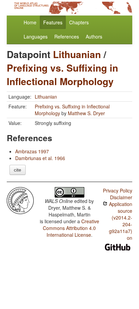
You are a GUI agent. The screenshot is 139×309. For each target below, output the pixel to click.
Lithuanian (77, 54)
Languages (36, 36)
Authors (94, 36)
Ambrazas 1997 (32, 151)
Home (30, 22)
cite (17, 170)
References (66, 36)
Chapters (79, 22)
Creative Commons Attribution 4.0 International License (71, 228)
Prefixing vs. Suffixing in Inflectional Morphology (62, 74)
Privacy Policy (117, 190)
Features (52, 22)
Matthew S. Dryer (86, 113)
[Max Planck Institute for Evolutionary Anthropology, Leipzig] (20, 200)
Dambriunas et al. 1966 (40, 158)
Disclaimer (121, 197)
